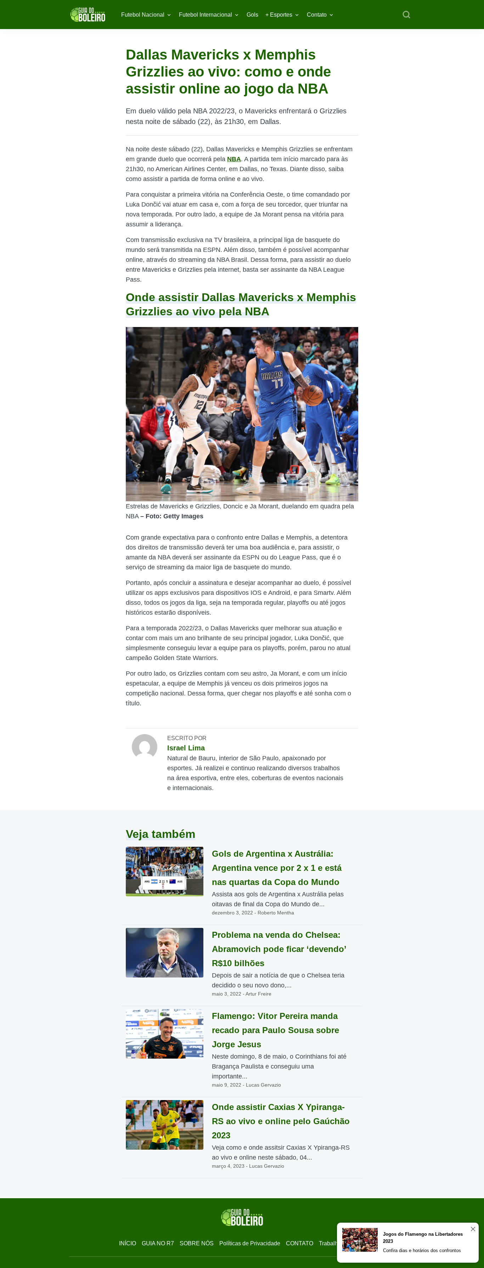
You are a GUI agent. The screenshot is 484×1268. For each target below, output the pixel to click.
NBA (234, 159)
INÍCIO (127, 1243)
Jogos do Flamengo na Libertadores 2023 (423, 1238)
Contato (317, 15)
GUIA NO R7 (158, 1243)
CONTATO (299, 1243)
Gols (252, 15)
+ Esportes (278, 15)
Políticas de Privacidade (249, 1243)
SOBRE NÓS (197, 1243)
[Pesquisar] (406, 15)
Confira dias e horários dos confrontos (422, 1250)
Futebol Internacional (205, 15)
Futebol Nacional (142, 15)
